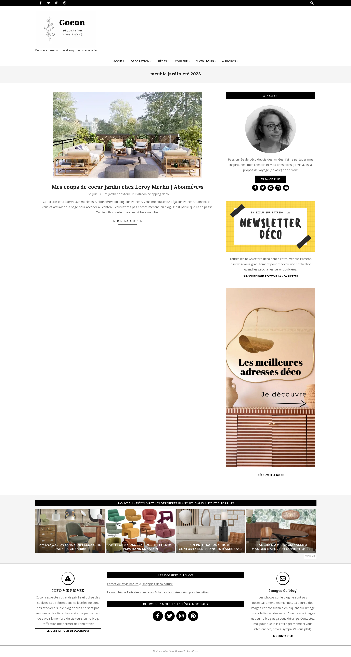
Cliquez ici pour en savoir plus (68, 630)
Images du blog (283, 590)
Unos (171, 651)
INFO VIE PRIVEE (68, 590)
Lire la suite (127, 221)
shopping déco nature (157, 584)
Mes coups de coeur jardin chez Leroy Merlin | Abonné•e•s (128, 187)
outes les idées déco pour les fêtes (184, 592)
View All (310, 556)
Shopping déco (158, 194)
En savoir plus (271, 179)
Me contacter (283, 636)
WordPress (192, 651)
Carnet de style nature (123, 584)
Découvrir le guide (271, 475)
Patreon (141, 194)
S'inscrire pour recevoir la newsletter (270, 276)
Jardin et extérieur (121, 194)
